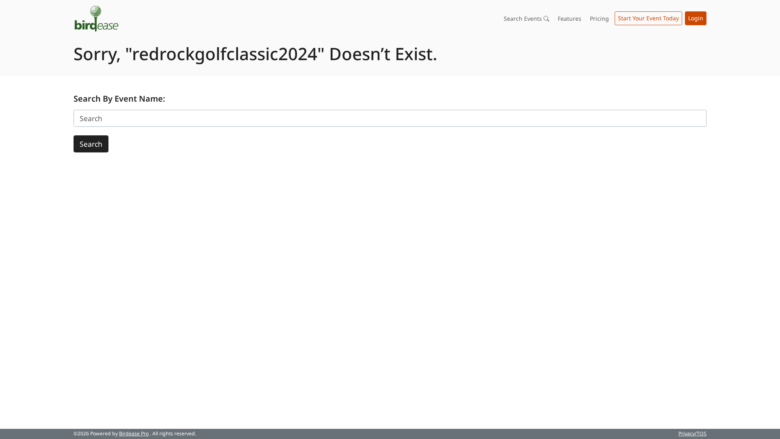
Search (91, 144)
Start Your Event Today (648, 18)
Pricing (599, 18)
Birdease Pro (134, 433)
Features (569, 18)
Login (695, 18)
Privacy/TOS (692, 433)
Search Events (524, 18)
